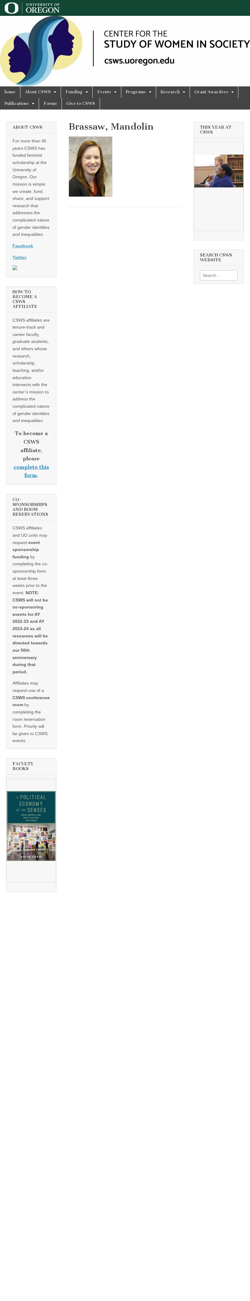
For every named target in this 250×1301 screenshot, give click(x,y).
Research (170, 92)
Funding (74, 92)
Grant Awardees (211, 92)
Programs (136, 92)
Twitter (19, 257)
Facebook (22, 245)
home (10, 92)
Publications (17, 103)
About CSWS (38, 92)
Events (104, 92)
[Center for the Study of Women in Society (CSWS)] (125, 51)
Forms (50, 103)
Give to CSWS (80, 103)
